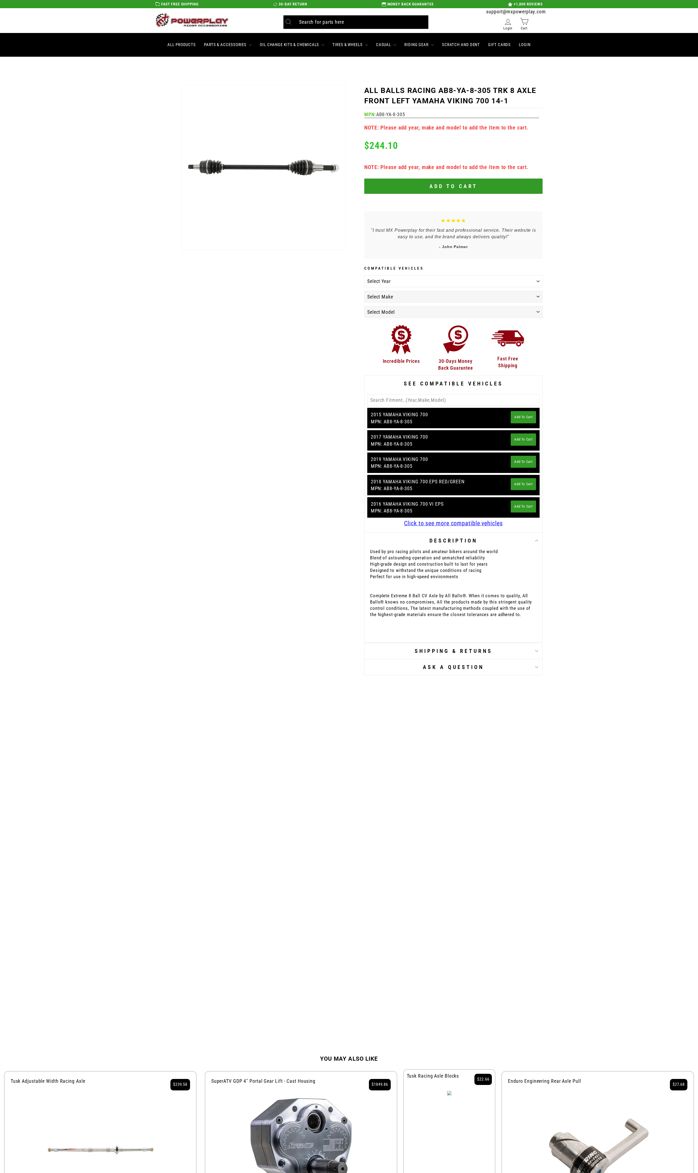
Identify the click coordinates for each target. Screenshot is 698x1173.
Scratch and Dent (461, 44)
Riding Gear (417, 44)
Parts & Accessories (226, 44)
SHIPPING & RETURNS (453, 651)
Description (453, 540)
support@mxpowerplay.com (516, 11)
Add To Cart (523, 417)
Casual (384, 44)
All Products (181, 44)
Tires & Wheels (348, 44)
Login (525, 44)
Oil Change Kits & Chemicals (290, 44)
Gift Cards (499, 44)
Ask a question (453, 667)
